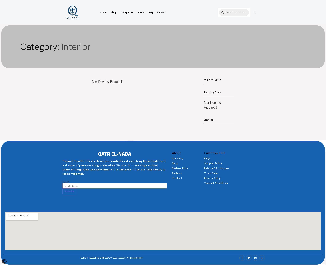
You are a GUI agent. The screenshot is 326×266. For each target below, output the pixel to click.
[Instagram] (255, 258)
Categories (127, 12)
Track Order (211, 173)
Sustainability (180, 168)
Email (65, 182)
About (140, 12)
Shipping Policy (213, 163)
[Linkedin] (249, 258)
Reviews (177, 173)
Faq (150, 12)
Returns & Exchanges (216, 168)
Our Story (177, 158)
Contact (161, 12)
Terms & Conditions (216, 183)
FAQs (207, 158)
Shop (114, 12)
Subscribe (69, 191)
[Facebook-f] (242, 258)
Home (103, 12)
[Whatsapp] (262, 258)
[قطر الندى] (72, 13)
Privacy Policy (212, 178)
